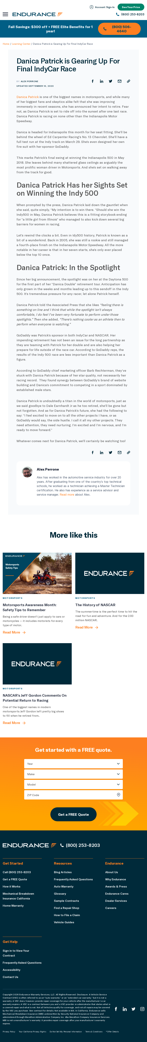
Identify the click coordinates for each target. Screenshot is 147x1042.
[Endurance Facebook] (116, 1009)
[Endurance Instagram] (142, 1009)
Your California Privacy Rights (32, 1032)
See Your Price (131, 7)
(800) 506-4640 (121, 29)
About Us (111, 872)
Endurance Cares (117, 893)
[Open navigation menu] (5, 14)
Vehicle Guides (64, 922)
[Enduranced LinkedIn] (125, 1009)
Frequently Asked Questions (73, 879)
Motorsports (12, 598)
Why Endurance (115, 879)
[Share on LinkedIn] (101, 81)
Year (30, 763)
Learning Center (21, 43)
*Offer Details (112, 1032)
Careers (110, 907)
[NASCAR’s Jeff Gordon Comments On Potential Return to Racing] (37, 663)
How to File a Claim (67, 915)
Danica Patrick (27, 97)
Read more (67, 494)
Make (31, 774)
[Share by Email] (119, 81)
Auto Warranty (63, 886)
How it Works (11, 886)
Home (6, 43)
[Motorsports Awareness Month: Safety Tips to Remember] (37, 573)
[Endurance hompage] (29, 845)
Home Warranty (13, 905)
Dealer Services (116, 900)
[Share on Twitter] (110, 81)
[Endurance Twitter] (134, 1009)
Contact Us (10, 977)
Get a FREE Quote (73, 814)
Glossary (60, 893)
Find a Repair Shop (66, 907)
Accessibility (11, 969)
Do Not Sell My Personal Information (66, 1032)
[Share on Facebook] (92, 81)
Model (31, 784)
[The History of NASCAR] (109, 573)
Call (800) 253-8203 (17, 872)
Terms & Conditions (94, 1032)
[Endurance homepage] (38, 14)
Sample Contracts (66, 900)
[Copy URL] (128, 81)
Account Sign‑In (105, 7)
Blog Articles (63, 872)
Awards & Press (116, 886)
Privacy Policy (9, 1032)
